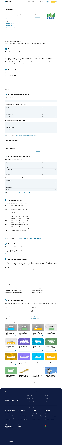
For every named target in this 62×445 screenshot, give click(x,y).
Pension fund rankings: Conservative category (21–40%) (23, 347)
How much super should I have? (23, 418)
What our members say (30, 398)
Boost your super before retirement (23, 419)
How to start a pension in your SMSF (50, 416)
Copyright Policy (48, 437)
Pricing (28, 396)
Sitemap (46, 399)
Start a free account (30, 395)
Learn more (46, 143)
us (47, 398)
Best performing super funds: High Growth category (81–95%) (11, 347)
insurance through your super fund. (19, 253)
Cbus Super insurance (10, 33)
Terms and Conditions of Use (15, 437)
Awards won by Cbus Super (11, 31)
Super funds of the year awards (21, 238)
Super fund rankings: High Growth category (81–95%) (50, 362)
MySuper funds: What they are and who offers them (23, 376)
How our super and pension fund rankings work (37, 376)
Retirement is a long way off (10, 410)
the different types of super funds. (27, 53)
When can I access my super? (22, 415)
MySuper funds (16, 53)
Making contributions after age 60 (37, 416)
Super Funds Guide (48, 402)
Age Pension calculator (35, 413)
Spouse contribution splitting (9, 418)
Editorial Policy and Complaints (39, 437)
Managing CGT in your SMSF (49, 418)
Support (46, 401)
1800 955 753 (20, 426)
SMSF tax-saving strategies (49, 419)
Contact (46, 398)
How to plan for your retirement (23, 416)
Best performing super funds (9, 413)
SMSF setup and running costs (49, 413)
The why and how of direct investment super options (50, 376)
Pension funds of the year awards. (35, 238)
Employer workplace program (31, 401)
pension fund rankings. (38, 194)
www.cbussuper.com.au (35, 318)
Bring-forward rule (8, 416)
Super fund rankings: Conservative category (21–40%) (23, 362)
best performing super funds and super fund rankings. (26, 135)
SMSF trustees (47, 410)
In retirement (34, 410)
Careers (46, 396)
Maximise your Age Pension (36, 418)
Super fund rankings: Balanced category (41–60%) (37, 362)
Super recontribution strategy (36, 415)
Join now (53, 1)
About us (46, 393)
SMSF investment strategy (49, 415)
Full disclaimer (7, 437)
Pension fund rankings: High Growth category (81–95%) (10, 362)
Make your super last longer (36, 419)
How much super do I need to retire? (23, 413)
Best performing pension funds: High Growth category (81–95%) (38, 333)
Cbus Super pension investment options (13, 29)
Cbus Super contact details (11, 36)
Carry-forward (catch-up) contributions (11, 415)
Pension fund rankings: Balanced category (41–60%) (37, 347)
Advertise (46, 395)
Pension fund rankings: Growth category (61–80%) (50, 347)
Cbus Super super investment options (13, 27)
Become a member (30, 393)
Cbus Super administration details (12, 35)
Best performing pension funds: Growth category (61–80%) (23, 333)
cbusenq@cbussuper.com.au (35, 316)
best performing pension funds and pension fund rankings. (27, 192)
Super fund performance (8, 419)
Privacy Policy (31, 437)
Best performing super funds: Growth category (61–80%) (51, 333)
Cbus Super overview (10, 23)
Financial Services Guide (24, 437)
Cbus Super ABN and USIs (11, 25)
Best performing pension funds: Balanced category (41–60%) (10, 333)
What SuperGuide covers (31, 399)
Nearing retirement (21, 410)
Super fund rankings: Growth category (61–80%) (11, 376)
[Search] (47, 2)
